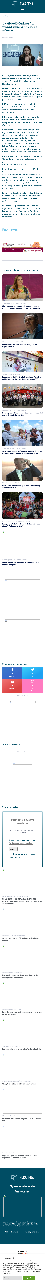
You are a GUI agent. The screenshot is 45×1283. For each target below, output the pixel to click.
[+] (12, 669)
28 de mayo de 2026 (9, 303)
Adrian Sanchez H (26, 342)
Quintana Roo (6, 16)
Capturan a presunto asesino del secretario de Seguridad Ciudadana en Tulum (19, 1156)
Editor (20, 972)
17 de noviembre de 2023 (10, 1081)
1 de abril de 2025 (8, 1153)
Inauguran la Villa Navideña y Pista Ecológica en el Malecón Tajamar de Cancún (21, 525)
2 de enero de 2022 (8, 1046)
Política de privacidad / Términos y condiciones (22, 1232)
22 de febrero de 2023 (9, 483)
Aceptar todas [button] (29, 1278)
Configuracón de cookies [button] (12, 1278)
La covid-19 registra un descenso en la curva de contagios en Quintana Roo (20, 976)
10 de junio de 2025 (8, 1116)
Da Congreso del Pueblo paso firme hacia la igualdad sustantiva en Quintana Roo (22, 414)
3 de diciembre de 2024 (10, 521)
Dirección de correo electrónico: (22, 840)
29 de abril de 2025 (8, 410)
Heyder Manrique (25, 521)
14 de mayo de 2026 (9, 896)
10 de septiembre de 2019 (11, 342)
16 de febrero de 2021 (9, 1009)
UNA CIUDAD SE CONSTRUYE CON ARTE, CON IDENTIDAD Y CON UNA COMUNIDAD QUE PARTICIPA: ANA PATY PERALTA (22, 901)
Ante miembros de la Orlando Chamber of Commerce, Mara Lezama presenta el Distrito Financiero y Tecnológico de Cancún (20, 1224)
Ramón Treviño (22, 560)
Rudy (18, 374)
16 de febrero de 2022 (9, 972)
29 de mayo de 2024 (9, 374)
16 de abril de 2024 (8, 935)
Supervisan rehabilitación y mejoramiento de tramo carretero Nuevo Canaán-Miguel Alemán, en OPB (22, 452)
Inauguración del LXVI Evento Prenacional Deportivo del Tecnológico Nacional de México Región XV (21, 378)
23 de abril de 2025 (8, 448)
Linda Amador (22, 303)
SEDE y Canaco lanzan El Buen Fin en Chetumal (19, 1084)
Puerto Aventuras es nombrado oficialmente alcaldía (22, 1049)
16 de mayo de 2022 (9, 560)
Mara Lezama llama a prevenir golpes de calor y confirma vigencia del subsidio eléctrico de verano (21, 307)
